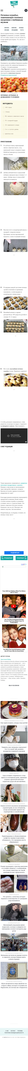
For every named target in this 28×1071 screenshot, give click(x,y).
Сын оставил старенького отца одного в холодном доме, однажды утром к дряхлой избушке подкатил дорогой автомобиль (14, 778)
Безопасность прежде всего (14, 953)
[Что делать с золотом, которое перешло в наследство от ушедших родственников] (14, 884)
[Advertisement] (14, 212)
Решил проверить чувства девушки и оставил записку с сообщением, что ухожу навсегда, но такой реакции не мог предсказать (14, 869)
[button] (1, 44)
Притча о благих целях (14, 745)
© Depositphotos (14, 93)
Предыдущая (8, 558)
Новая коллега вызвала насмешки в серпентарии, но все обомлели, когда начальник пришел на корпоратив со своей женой (14, 809)
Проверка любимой (14, 864)
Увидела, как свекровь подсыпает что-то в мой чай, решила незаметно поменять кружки (14, 749)
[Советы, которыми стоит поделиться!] (14, 4)
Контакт (13, 1031)
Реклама (19, 1031)
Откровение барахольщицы (14, 981)
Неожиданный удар (14, 923)
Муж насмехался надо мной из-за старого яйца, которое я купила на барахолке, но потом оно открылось (14, 985)
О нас (7, 1031)
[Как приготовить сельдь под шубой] (14, 710)
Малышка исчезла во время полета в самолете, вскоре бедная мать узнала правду (14, 957)
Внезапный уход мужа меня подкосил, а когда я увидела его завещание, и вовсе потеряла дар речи (14, 928)
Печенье (21, 27)
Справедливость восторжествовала (14, 804)
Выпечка (14, 27)
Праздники (15, 30)
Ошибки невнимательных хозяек (14, 720)
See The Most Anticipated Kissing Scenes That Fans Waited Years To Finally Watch (14, 621)
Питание (6, 30)
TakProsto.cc (6, 1037)
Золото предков (14, 894)
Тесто (22, 30)
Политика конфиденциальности (14, 1032)
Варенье (6, 27)
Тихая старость (14, 773)
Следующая (20, 558)
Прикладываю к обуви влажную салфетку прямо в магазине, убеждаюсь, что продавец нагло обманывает (14, 839)
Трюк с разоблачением (14, 834)
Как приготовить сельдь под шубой (14, 723)
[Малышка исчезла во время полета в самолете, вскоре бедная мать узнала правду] (14, 943)
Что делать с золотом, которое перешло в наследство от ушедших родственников (14, 898)
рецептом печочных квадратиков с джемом (14, 484)
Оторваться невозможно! (9, 75)
